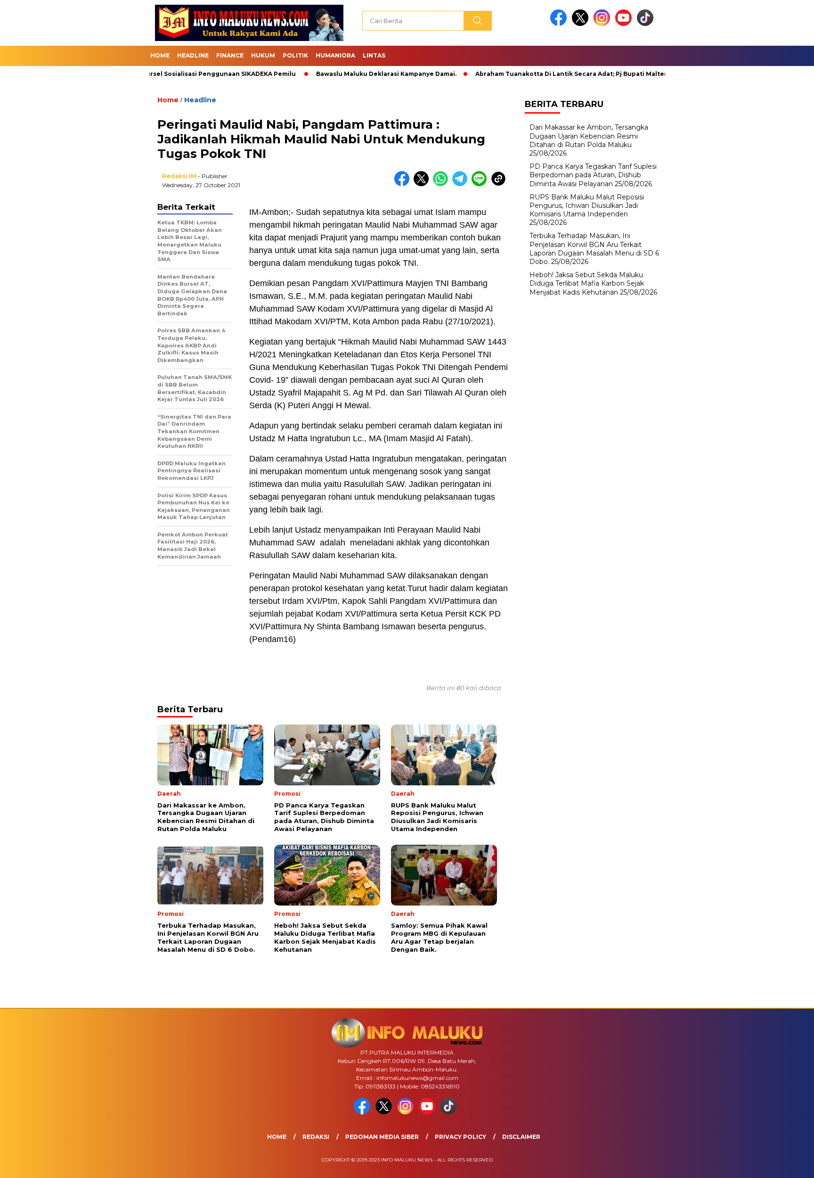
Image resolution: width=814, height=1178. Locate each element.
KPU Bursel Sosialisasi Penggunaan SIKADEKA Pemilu (175, 73)
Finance (230, 55)
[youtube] (625, 23)
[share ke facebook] (404, 184)
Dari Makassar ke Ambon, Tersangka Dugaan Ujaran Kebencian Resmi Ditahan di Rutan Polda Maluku (588, 135)
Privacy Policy (460, 1136)
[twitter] (582, 23)
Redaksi (315, 1136)
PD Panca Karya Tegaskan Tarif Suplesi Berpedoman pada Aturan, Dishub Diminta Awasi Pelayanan (593, 175)
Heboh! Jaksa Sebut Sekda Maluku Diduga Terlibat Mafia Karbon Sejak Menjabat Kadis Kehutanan (586, 283)
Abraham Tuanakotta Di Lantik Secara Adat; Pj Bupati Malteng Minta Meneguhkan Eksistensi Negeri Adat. (606, 73)
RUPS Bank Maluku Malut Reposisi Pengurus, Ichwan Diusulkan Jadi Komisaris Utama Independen (586, 205)
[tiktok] (647, 23)
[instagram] (603, 23)
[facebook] (560, 23)
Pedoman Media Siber (382, 1136)
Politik (295, 55)
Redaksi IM (179, 176)
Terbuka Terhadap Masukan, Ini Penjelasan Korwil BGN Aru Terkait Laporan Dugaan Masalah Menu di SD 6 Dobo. (594, 248)
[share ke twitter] (423, 184)
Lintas (374, 55)
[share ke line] (481, 184)
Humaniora (335, 55)
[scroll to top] (782, 1163)
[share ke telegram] (462, 184)
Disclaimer (521, 1136)
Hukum (263, 55)
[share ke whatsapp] (442, 184)
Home (160, 55)
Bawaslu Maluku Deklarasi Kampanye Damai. (348, 73)
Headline (193, 55)
